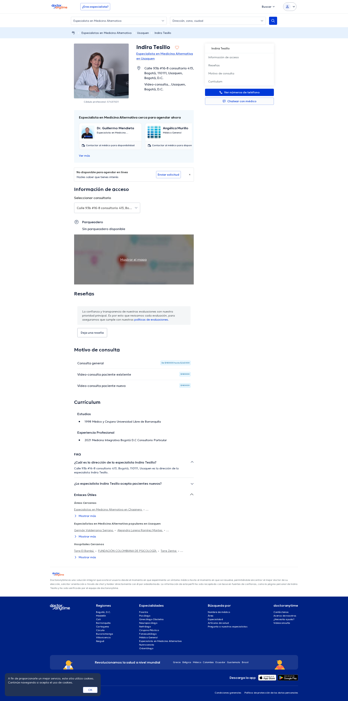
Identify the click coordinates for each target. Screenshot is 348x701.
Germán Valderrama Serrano (94, 530)
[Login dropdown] (289, 6)
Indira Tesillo (162, 33)
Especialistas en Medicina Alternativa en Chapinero (108, 509)
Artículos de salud (218, 622)
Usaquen (143, 33)
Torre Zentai (169, 551)
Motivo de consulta (221, 73)
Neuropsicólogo (148, 622)
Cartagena (102, 626)
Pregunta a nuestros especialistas (228, 626)
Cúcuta (100, 630)
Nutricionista (146, 644)
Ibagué (100, 641)
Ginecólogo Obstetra (151, 619)
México (197, 662)
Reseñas (214, 65)
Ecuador (220, 662)
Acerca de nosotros (284, 615)
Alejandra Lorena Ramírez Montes (140, 530)
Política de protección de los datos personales (271, 692)
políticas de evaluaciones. (151, 319)
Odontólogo (146, 648)
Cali (98, 619)
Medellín (101, 615)
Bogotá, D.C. (103, 612)
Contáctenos (281, 612)
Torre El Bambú (84, 551)
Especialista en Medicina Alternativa (160, 641)
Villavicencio (103, 637)
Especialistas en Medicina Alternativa (106, 33)
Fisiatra (143, 612)
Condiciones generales (228, 692)
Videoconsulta (281, 622)
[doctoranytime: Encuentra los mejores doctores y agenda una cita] (73, 32)
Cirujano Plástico (149, 630)
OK (90, 690)
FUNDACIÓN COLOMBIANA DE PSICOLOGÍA (127, 551)
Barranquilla (103, 622)
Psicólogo (144, 615)
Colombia (208, 662)
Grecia (177, 662)
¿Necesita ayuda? (283, 619)
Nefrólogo (145, 626)
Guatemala (233, 662)
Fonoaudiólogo (147, 633)
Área (210, 615)
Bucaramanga (104, 633)
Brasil (245, 662)
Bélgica (186, 662)
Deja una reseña (92, 332)
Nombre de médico (219, 612)
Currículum (215, 81)
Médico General (148, 637)
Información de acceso (223, 57)
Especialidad (215, 619)
